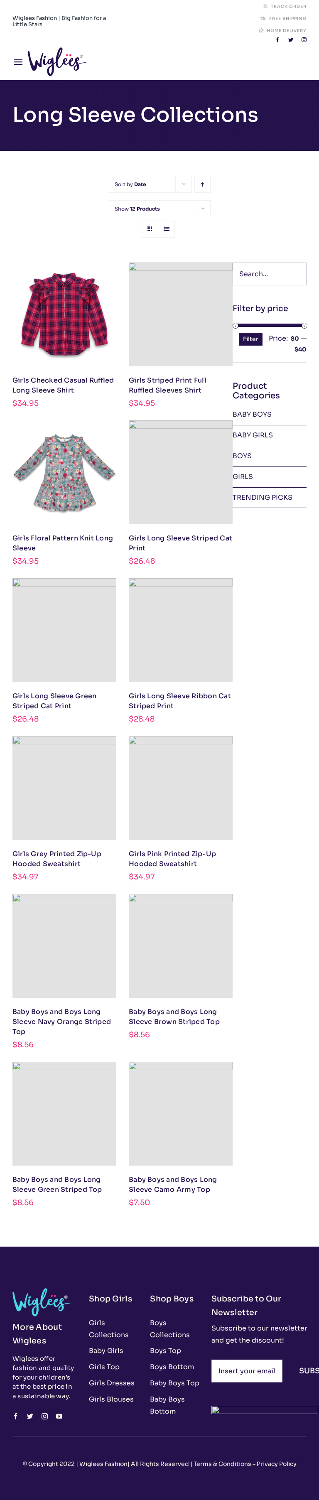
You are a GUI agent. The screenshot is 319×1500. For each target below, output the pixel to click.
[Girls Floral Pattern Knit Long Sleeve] (64, 472)
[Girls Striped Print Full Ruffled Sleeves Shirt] (181, 314)
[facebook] (277, 39)
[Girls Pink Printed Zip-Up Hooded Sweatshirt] (181, 788)
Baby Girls (253, 435)
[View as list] (166, 229)
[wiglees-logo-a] (41, 1291)
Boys (242, 456)
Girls (243, 476)
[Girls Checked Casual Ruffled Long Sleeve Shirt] (64, 314)
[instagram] (304, 39)
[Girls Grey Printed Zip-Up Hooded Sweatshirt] (64, 788)
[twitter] (290, 39)
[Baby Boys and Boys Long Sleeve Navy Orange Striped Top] (64, 946)
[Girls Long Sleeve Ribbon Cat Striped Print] (181, 630)
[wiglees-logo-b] (57, 50)
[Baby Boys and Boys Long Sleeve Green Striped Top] (64, 1114)
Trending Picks (262, 497)
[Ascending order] (202, 184)
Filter (250, 339)
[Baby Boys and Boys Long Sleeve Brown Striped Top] (181, 946)
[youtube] (59, 1416)
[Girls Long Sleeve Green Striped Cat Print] (64, 630)
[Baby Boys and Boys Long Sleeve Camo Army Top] (181, 1114)
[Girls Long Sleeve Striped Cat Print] (181, 472)
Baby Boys (252, 414)
